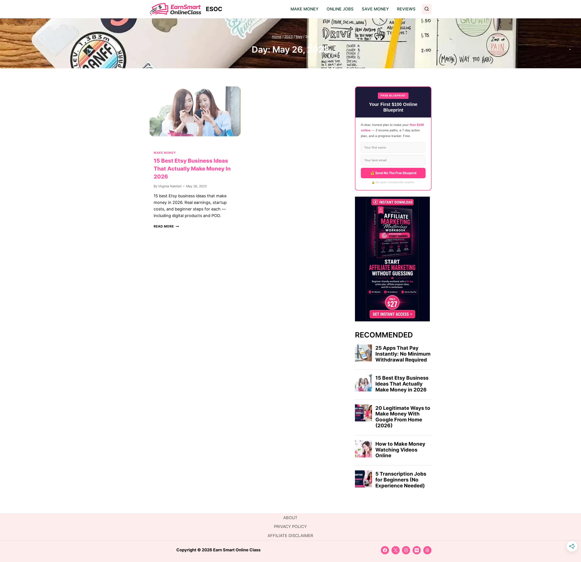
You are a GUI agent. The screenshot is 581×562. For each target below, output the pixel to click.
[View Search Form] (426, 9)
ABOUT (290, 517)
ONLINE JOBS (340, 9)
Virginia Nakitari (170, 186)
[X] (395, 550)
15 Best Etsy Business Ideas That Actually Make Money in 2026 (192, 168)
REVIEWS (406, 9)
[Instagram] (406, 550)
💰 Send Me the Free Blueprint (393, 173)
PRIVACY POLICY (290, 526)
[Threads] (427, 550)
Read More (166, 226)
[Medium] (417, 550)
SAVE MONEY (375, 9)
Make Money (165, 152)
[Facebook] (385, 550)
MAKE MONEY (304, 9)
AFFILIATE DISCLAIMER (290, 535)
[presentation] (195, 116)
